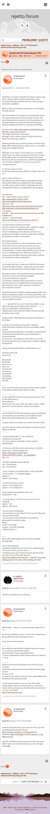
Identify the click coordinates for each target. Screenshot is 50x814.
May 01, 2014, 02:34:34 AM (16, 621)
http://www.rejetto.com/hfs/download (16, 201)
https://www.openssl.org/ (12, 692)
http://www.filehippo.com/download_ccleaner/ (20, 220)
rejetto (18, 576)
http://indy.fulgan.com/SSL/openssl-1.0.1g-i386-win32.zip (23, 735)
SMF (4, 807)
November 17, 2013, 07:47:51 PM (15, 88)
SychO (32, 810)
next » (45, 56)
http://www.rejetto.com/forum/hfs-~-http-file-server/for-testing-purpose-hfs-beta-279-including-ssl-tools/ (24, 558)
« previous (39, 56)
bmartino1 (15, 56)
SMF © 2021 (12, 807)
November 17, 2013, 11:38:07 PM (19, 588)
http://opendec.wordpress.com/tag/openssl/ (19, 732)
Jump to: (16, 782)
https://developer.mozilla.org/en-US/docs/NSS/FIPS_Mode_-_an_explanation (19, 454)
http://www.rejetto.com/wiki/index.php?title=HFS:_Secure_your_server (23, 130)
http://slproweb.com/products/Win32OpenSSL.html (22, 206)
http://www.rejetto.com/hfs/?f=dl (14, 199)
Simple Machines (24, 807)
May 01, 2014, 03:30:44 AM (16, 721)
